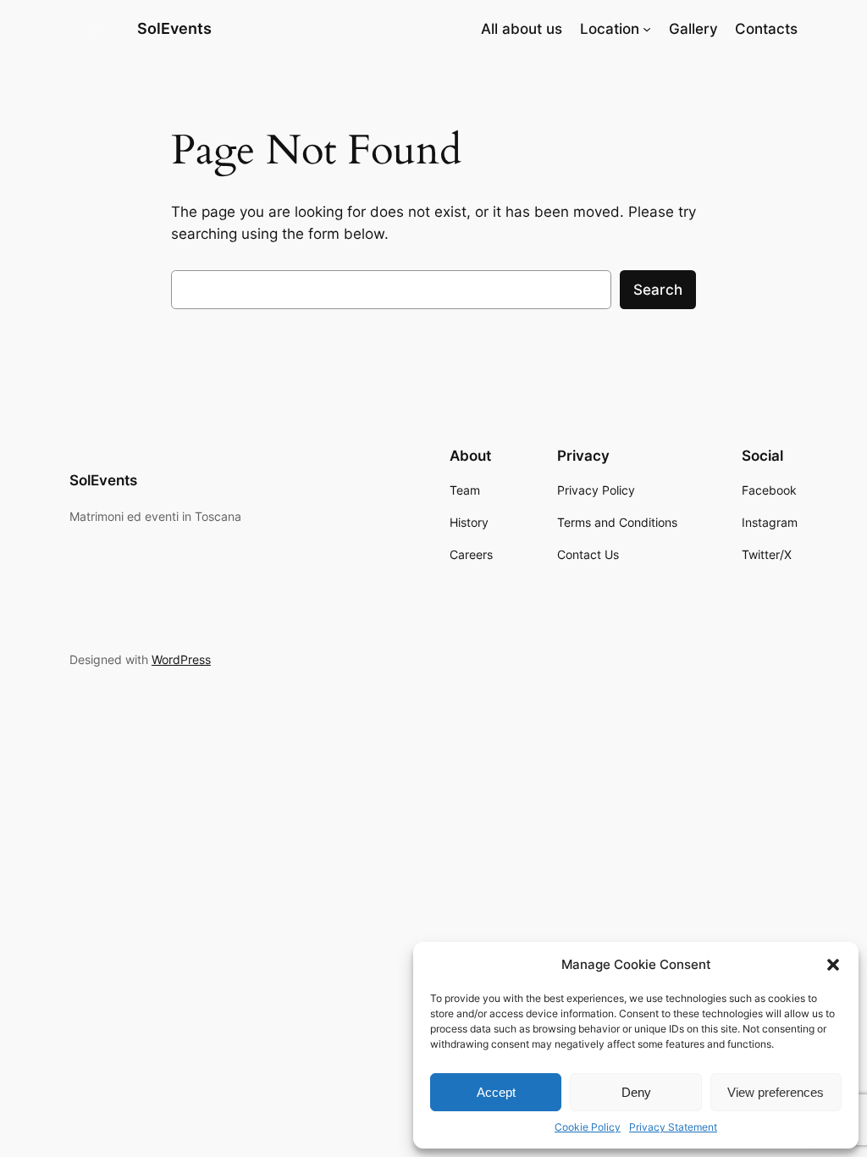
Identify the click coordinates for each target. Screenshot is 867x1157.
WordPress (181, 659)
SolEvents (174, 28)
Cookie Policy (588, 1127)
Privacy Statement (673, 1127)
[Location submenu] (647, 29)
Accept (496, 1092)
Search (657, 289)
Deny (636, 1092)
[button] (833, 964)
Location (609, 28)
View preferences (775, 1092)
